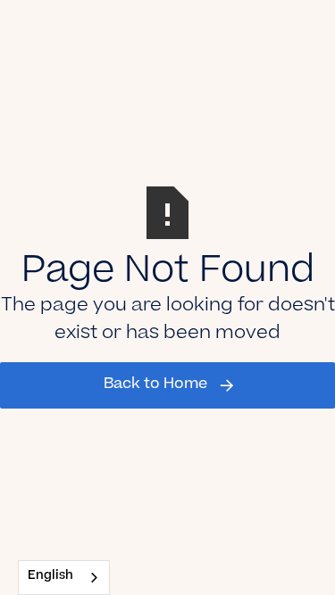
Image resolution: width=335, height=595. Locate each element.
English (50, 577)
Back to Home (155, 384)
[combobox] (64, 577)
